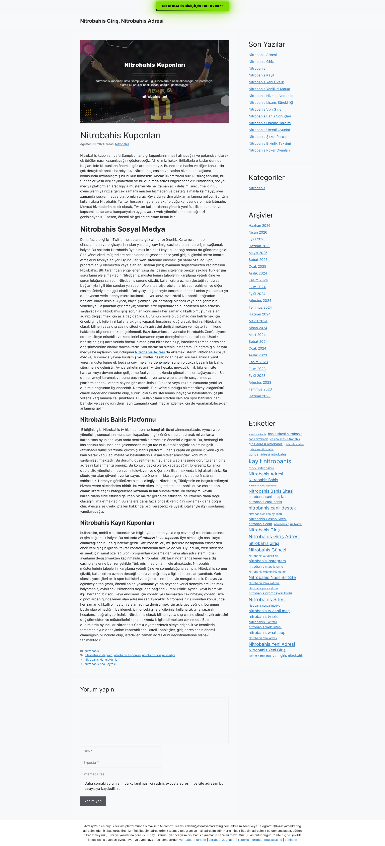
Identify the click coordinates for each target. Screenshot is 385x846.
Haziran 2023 (260, 396)
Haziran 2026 (260, 226)
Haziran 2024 (260, 314)
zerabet (214, 840)
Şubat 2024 (258, 342)
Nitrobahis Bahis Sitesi (271, 491)
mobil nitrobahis (261, 468)
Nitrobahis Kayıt (261, 75)
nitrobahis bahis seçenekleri (263, 485)
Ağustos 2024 (260, 301)
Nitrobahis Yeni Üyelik (266, 82)
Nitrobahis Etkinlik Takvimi (270, 143)
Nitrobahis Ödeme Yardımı (270, 123)
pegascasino (273, 840)
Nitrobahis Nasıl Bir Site (272, 577)
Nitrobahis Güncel (267, 549)
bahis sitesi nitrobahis (285, 434)
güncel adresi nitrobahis (268, 454)
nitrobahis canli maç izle (268, 497)
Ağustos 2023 (260, 382)
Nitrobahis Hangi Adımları (102, 659)
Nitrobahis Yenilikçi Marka (269, 89)
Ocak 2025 (257, 266)
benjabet (291, 840)
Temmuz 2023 (260, 389)
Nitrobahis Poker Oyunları (269, 150)
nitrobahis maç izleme (266, 566)
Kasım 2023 (258, 362)
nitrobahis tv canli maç (269, 611)
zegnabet (228, 840)
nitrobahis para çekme (263, 588)
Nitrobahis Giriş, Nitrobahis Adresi (122, 21)
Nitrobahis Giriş (261, 62)
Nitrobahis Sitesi (267, 599)
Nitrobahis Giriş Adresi (274, 536)
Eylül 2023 (257, 376)
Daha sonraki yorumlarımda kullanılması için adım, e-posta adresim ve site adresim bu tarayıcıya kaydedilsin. (154, 786)
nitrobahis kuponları (127, 655)
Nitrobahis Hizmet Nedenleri (271, 96)
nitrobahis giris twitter (288, 524)
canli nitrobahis (258, 439)
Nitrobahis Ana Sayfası (100, 664)
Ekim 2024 (257, 287)
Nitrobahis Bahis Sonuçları (270, 116)
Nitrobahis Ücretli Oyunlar (269, 130)
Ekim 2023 (257, 369)
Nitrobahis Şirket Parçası (268, 137)
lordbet (256, 840)
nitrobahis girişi (264, 543)
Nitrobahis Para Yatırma (264, 583)
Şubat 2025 (258, 260)
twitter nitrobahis (260, 655)
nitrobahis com (260, 524)
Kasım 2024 (258, 280)
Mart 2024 (257, 335)
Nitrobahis (92, 651)
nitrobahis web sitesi (265, 627)
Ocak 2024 (257, 348)
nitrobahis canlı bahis (265, 502)
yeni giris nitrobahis (288, 656)
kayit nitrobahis (270, 461)
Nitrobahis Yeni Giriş (267, 650)
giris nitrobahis (294, 444)
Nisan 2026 (258, 232)
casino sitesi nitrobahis (285, 439)
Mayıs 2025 (258, 253)
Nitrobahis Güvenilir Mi (263, 555)
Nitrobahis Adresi (263, 55)
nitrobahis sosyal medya (158, 655)
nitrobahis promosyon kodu (270, 593)
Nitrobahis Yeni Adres (263, 638)
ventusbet (186, 840)
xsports (243, 840)
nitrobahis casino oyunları (265, 514)
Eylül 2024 (257, 294)
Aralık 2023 (258, 355)
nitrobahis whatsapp (267, 632)
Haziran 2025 (259, 246)
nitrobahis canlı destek (272, 507)
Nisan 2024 (258, 328)
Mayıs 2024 (258, 321)
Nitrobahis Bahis (263, 480)
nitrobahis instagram (98, 655)
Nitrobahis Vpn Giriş (265, 109)
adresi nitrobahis (257, 434)
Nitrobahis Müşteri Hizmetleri (267, 571)
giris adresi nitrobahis (266, 444)
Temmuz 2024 (260, 307)
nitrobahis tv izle (264, 616)
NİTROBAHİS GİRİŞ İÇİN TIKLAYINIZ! (192, 6)
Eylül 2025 (257, 239)
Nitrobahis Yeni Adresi (272, 644)
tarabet (201, 840)
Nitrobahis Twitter (263, 622)
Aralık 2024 (258, 273)
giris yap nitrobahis (261, 449)
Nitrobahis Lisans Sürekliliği (271, 103)
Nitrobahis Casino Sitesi (268, 519)
